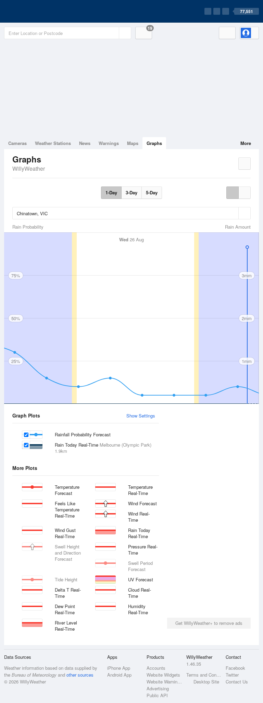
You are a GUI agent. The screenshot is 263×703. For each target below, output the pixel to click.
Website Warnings (164, 681)
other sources (79, 674)
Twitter (232, 674)
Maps (132, 143)
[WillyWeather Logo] (36, 11)
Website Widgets (163, 674)
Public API (157, 695)
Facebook (235, 668)
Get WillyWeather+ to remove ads (208, 623)
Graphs (154, 143)
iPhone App (118, 668)
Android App (119, 674)
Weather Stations (53, 143)
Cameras (17, 143)
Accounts (156, 668)
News (84, 143)
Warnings (109, 143)
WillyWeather (28, 168)
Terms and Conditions (204, 674)
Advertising (158, 688)
